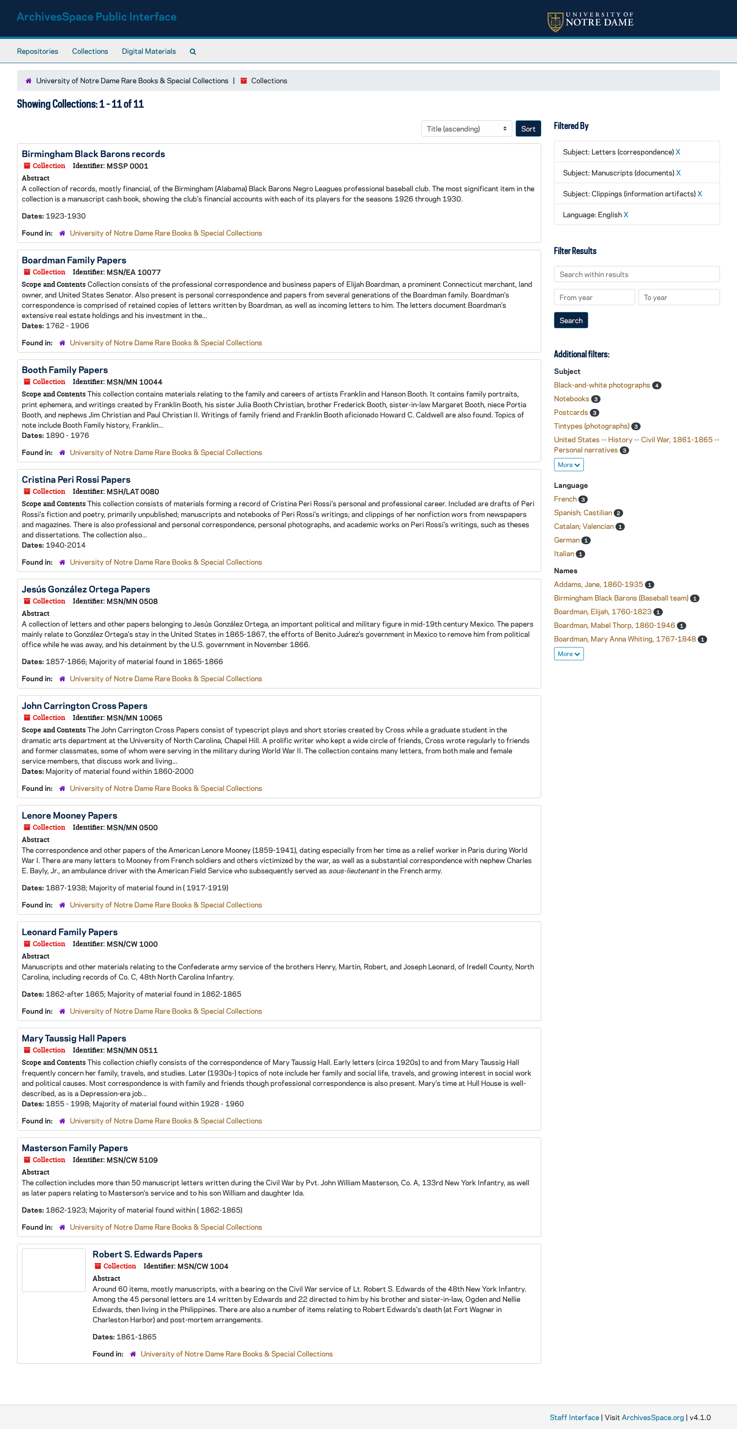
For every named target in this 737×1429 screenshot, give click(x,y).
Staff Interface (574, 1417)
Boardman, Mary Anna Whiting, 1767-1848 (626, 638)
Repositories (37, 50)
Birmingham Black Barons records (93, 153)
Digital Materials (149, 50)
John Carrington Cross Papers (85, 705)
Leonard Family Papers (70, 931)
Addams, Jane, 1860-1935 (599, 584)
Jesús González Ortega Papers (86, 589)
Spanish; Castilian (584, 512)
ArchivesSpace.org (653, 1417)
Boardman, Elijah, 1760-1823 (603, 611)
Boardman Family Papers (74, 259)
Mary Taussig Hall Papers (74, 1038)
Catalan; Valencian (584, 526)
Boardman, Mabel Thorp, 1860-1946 (615, 625)
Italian (565, 553)
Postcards (572, 412)
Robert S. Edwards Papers (148, 1254)
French (566, 498)
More (566, 464)
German (567, 539)
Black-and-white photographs (603, 384)
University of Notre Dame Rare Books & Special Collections (132, 80)
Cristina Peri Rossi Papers (76, 479)
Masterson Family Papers (75, 1147)
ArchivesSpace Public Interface (97, 16)
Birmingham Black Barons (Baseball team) (622, 597)
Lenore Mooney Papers (69, 815)
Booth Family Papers (65, 369)
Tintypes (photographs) (592, 425)
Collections (90, 50)
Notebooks (572, 398)
